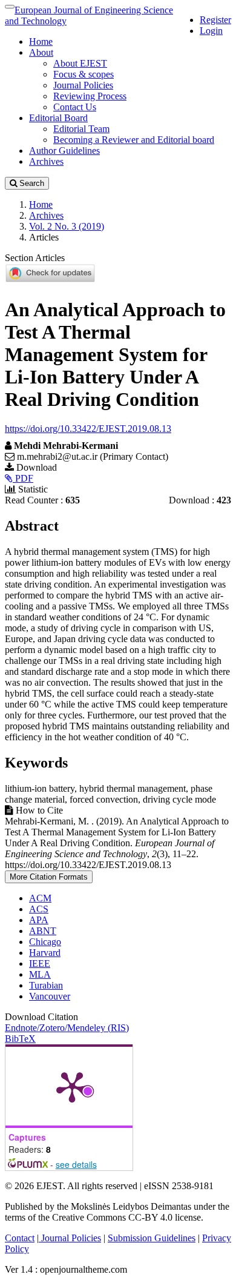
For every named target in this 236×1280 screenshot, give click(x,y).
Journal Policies (83, 85)
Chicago (45, 942)
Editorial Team (81, 129)
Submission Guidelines (151, 1238)
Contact (19, 1238)
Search (30, 183)
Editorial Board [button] (58, 118)
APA (38, 920)
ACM (40, 898)
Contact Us (74, 107)
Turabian (46, 985)
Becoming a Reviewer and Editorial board (133, 139)
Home (41, 41)
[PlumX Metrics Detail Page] (72, 1086)
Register (215, 20)
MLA (40, 974)
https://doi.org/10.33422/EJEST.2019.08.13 (88, 428)
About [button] (41, 52)
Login (211, 30)
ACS (38, 909)
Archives (46, 161)
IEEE (39, 963)
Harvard (45, 952)
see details (76, 1164)
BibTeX (20, 1038)
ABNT (42, 931)
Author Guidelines (64, 150)
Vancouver (49, 996)
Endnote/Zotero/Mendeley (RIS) (67, 1028)
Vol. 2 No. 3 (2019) (66, 226)
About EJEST (80, 63)
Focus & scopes (83, 74)
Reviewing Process (89, 96)
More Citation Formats (49, 876)
